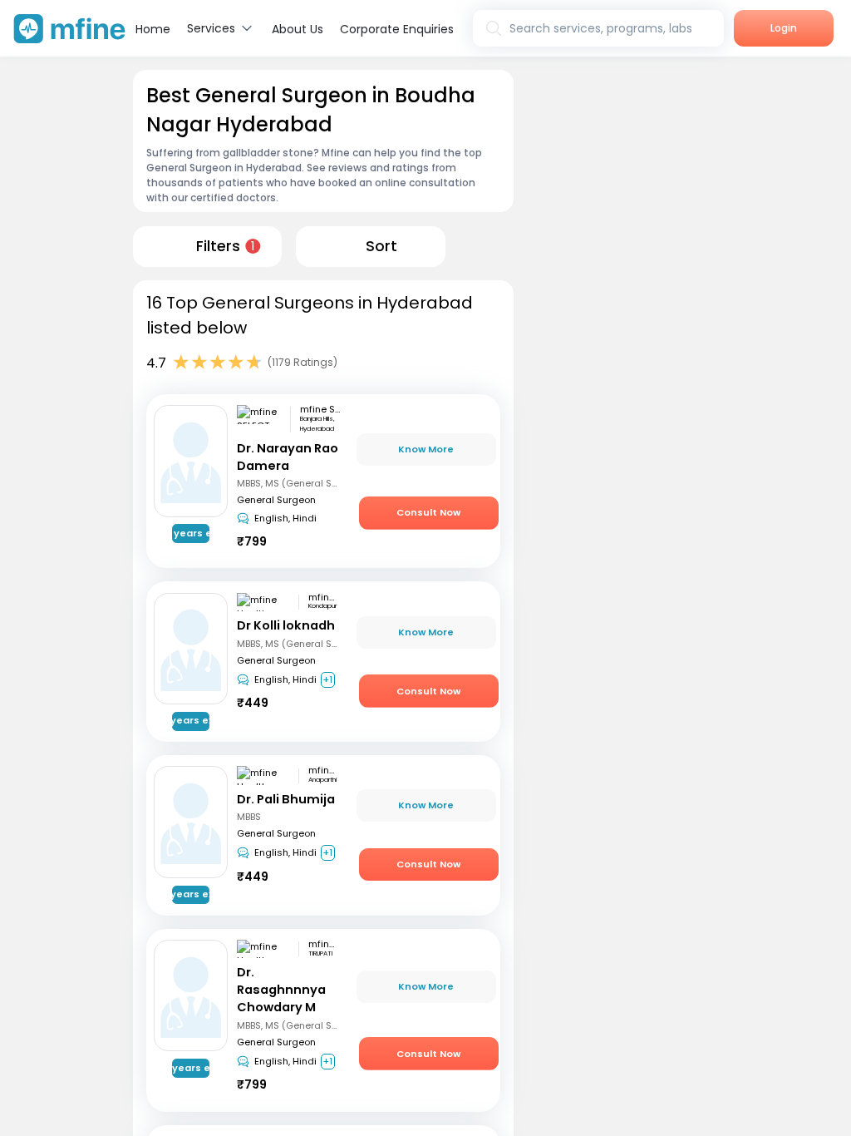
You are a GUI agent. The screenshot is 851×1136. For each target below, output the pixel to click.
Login (783, 28)
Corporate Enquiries (397, 29)
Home (152, 29)
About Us (297, 29)
